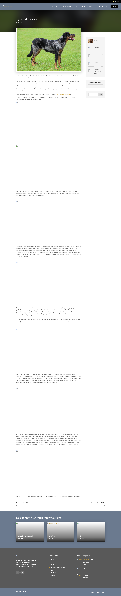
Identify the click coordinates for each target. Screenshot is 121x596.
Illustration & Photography (83, 7)
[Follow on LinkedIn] (22, 572)
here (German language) (63, 94)
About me (54, 7)
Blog (95, 7)
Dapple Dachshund (25, 536)
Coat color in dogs (65, 7)
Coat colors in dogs (56, 565)
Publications (103, 7)
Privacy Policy (100, 592)
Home (48, 7)
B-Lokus (100, 506)
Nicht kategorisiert (27, 22)
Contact (114, 7)
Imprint (93, 592)
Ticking (20, 506)
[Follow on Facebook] (18, 572)
